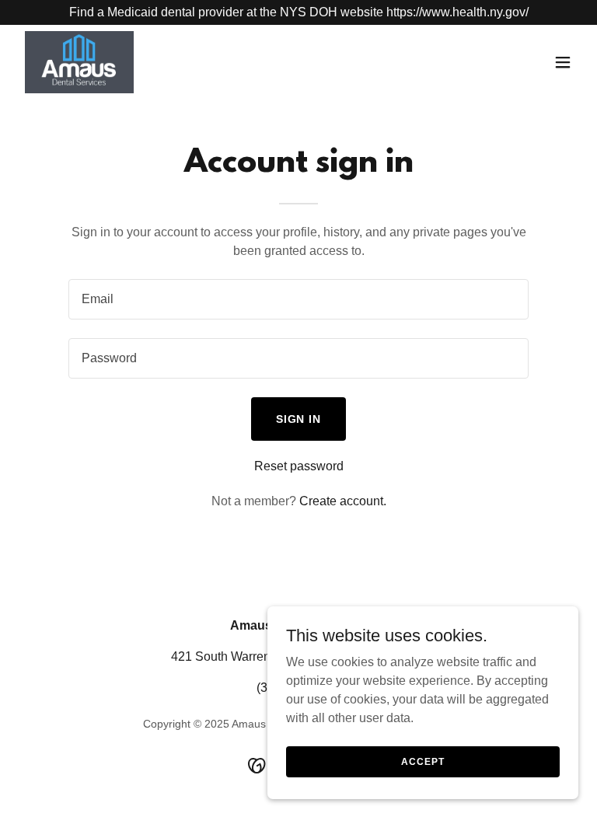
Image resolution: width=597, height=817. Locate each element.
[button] (562, 62)
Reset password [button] (299, 466)
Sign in (299, 419)
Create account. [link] (342, 501)
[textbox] (298, 299)
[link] (79, 62)
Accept (422, 761)
